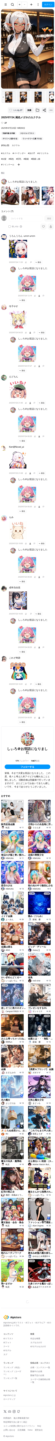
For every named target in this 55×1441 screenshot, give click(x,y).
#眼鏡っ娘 (35, 158)
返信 (39, 262)
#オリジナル (43, 153)
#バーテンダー (19, 153)
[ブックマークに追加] (37, 110)
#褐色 (11, 158)
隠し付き (15, 226)
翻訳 (3, 173)
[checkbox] (9, 226)
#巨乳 (18, 158)
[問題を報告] (31, 262)
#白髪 (3, 158)
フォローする (27, 766)
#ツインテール (7, 164)
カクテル (16, 145)
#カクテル (5, 153)
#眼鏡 (26, 158)
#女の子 (31, 153)
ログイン (48, 4)
